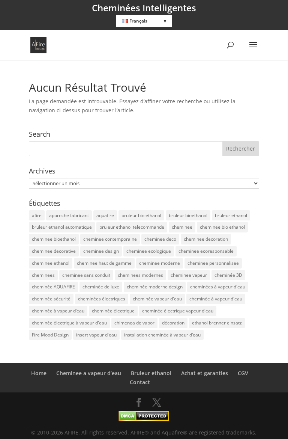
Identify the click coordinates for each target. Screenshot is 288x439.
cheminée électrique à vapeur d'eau (69, 323)
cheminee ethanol (50, 263)
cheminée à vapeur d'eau (215, 299)
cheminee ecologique (148, 251)
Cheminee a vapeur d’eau (88, 373)
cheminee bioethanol (54, 239)
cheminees (43, 275)
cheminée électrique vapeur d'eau (177, 311)
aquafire (105, 215)
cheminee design (101, 251)
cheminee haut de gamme (104, 263)
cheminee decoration (206, 239)
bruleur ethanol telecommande (131, 227)
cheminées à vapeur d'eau (217, 287)
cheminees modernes (140, 275)
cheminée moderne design (155, 287)
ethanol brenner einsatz (217, 323)
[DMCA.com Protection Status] (143, 419)
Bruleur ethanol (151, 373)
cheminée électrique (113, 311)
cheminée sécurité (51, 299)
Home (38, 373)
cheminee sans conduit (86, 275)
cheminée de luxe (100, 287)
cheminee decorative (54, 251)
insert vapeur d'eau (96, 335)
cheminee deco (160, 239)
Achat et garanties (204, 373)
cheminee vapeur (189, 275)
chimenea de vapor (134, 323)
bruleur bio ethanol (141, 215)
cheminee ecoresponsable (206, 251)
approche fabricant (69, 215)
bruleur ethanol (231, 215)
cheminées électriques (101, 299)
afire (37, 215)
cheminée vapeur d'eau (157, 299)
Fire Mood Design (50, 335)
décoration (173, 323)
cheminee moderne (159, 263)
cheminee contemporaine (110, 239)
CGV (243, 373)
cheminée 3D (228, 275)
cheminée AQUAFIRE (53, 287)
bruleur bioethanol (188, 215)
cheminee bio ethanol (222, 227)
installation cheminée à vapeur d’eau (162, 335)
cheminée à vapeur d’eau (58, 311)
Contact (140, 382)
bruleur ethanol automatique (62, 227)
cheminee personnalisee (213, 263)
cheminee (182, 227)
